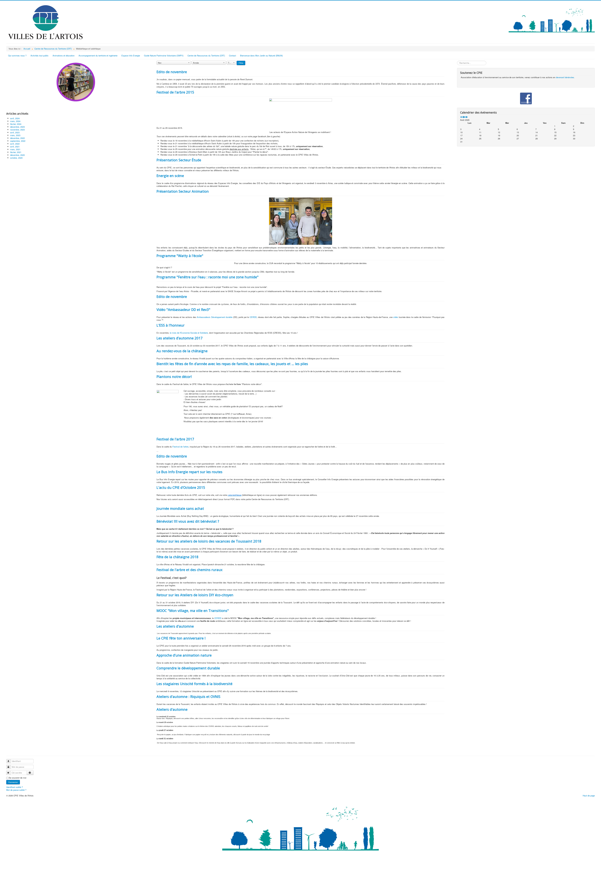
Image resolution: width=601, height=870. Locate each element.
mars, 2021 (15, 149)
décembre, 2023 (17, 126)
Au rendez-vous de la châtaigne (182, 350)
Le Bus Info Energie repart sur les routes (189, 471)
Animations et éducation (63, 55)
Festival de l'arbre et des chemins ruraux (190, 569)
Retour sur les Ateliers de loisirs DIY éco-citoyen (195, 594)
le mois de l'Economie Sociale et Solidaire (189, 332)
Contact (232, 55)
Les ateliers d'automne (175, 626)
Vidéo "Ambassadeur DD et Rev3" (183, 309)
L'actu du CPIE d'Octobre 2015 (181, 487)
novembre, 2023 (17, 129)
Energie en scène (170, 175)
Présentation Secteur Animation (183, 191)
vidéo (395, 317)
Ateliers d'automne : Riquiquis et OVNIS (188, 696)
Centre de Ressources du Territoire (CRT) (206, 55)
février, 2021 (15, 152)
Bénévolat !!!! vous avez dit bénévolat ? (188, 521)
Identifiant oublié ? (14, 787)
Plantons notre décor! (174, 376)
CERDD (253, 317)
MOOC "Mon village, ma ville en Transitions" (193, 610)
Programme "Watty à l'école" (180, 255)
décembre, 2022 (17, 138)
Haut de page (589, 795)
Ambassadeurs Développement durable (214, 317)
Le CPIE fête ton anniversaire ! (181, 638)
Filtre (241, 62)
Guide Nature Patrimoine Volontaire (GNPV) (163, 55)
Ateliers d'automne (172, 709)
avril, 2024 (15, 118)
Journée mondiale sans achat (180, 508)
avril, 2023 (15, 132)
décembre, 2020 (17, 154)
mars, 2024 (15, 121)
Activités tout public (40, 55)
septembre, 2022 (17, 140)
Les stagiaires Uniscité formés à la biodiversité (194, 683)
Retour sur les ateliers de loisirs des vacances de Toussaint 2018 (209, 541)
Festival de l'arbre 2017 (175, 439)
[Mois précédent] (463, 117)
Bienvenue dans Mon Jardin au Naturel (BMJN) (261, 55)
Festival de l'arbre (180, 446)
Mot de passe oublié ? (16, 789)
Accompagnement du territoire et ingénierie (98, 55)
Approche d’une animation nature (184, 655)
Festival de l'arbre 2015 (175, 92)
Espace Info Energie (130, 55)
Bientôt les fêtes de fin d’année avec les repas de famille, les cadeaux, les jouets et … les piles (232, 363)
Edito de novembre (172, 71)
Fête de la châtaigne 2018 (177, 556)
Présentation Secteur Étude (179, 160)
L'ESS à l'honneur (171, 325)
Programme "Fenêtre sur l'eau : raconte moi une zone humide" (208, 277)
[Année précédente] (461, 117)
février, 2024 (15, 123)
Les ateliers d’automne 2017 (180, 338)
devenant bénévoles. (565, 77)
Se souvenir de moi (17, 777)
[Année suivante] (465, 117)
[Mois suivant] (467, 117)
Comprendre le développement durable (188, 668)
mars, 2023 (15, 135)
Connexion (13, 782)
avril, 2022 (15, 143)
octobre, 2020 (16, 157)
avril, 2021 (15, 146)
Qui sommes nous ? (17, 55)
